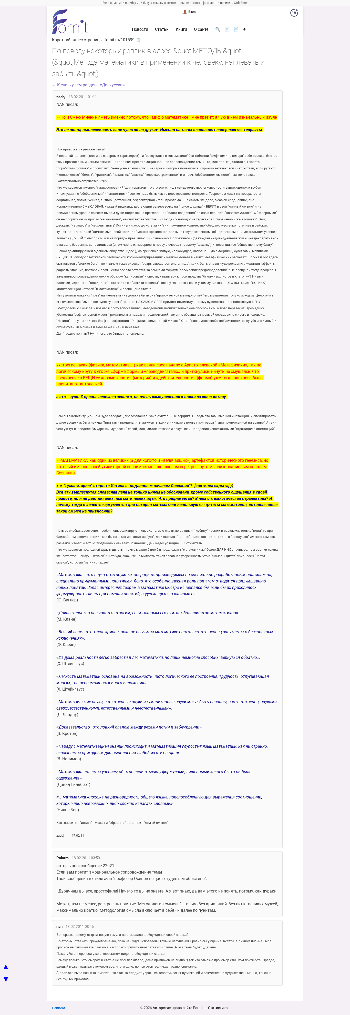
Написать (59, 1008)
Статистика (218, 1008)
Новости (140, 29)
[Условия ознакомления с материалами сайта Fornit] (294, 14)
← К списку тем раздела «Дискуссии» (88, 85)
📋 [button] (138, 40)
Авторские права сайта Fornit (178, 1008)
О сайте (201, 29)
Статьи (162, 29)
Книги (181, 29)
